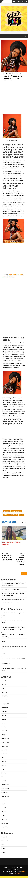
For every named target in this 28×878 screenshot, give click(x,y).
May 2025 (4, 684)
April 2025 (4, 688)
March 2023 (4, 773)
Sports (3, 848)
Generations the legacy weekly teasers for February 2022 (14, 647)
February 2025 (5, 696)
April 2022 (4, 815)
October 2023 (5, 746)
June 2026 (4, 680)
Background (7, 511)
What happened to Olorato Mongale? (10, 589)
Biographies (4, 836)
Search (3, 571)
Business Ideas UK (6, 663)
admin (4, 79)
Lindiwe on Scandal (16, 511)
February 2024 (5, 730)
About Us (16, 869)
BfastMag (23, 871)
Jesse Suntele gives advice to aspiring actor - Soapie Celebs (14, 614)
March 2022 (4, 819)
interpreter (4, 641)
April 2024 (4, 723)
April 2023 (4, 769)
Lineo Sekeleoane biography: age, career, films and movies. (13, 621)
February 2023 (5, 776)
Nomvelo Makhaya (13, 514)
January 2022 (5, 827)
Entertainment (5, 840)
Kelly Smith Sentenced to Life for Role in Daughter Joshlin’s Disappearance (13, 594)
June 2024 (4, 719)
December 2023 (5, 738)
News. (3, 844)
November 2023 (5, 742)
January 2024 (5, 734)
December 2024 (5, 703)
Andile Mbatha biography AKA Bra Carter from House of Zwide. (14, 669)
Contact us (10, 869)
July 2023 (4, 757)
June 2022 (4, 807)
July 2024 (4, 715)
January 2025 (5, 700)
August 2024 (4, 711)
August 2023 (4, 753)
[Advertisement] (14, 99)
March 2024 (4, 727)
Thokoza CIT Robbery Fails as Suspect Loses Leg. (13, 599)
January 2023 (5, 780)
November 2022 (5, 788)
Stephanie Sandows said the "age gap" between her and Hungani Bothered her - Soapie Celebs (14, 628)
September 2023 (5, 750)
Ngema (5, 514)
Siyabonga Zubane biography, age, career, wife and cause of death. (13, 635)
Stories (21, 514)
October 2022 (5, 792)
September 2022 (5, 796)
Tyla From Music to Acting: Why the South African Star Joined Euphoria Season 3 (14, 584)
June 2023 (4, 761)
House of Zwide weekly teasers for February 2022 (13, 658)
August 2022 (4, 800)
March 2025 (4, 692)
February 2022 (5, 823)
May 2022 (4, 811)
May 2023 (4, 765)
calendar (4, 653)
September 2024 (5, 707)
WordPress (17, 873)
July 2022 (4, 804)
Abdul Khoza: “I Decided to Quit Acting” (11, 603)
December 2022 (5, 784)
